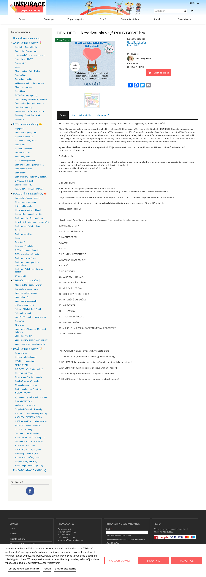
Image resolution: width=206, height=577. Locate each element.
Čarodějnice (20, 91)
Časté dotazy (184, 19)
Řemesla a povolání (23, 79)
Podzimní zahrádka (23, 234)
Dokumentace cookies (65, 568)
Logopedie (19, 128)
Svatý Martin (20, 276)
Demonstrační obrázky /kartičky (29, 441)
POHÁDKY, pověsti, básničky (28, 425)
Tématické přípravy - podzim (27, 198)
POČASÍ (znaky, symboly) (26, 95)
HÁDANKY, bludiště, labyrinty (28, 449)
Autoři (12, 528)
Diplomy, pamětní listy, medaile (28, 377)
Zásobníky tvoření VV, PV (26, 453)
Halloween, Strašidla (24, 246)
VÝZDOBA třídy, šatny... (25, 445)
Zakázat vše (153, 560)
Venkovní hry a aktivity (25, 405)
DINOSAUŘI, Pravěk (24, 181)
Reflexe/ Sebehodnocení (25, 357)
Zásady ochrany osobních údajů (24, 568)
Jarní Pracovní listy (23, 107)
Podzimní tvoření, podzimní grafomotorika (27, 263)
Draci (17, 230)
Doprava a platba (75, 19)
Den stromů (20, 242)
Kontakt (157, 19)
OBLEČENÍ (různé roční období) (29, 369)
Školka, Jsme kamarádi (25, 202)
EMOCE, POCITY (23, 393)
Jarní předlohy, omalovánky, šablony (31, 99)
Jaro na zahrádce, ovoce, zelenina (30, 55)
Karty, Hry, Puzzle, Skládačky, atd (30, 437)
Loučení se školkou (23, 185)
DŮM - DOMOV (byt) (24, 401)
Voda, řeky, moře (22, 157)
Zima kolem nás (22, 297)
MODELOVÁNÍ (21, 365)
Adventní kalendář (23, 313)
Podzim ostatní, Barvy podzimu (29, 218)
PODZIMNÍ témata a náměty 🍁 (30, 193)
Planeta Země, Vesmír (25, 373)
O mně (103, 19)
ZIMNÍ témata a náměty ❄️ (27, 280)
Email (108, 529)
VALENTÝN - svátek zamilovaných (30, 317)
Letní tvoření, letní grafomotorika (29, 165)
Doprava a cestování (24, 137)
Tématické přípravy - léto (26, 133)
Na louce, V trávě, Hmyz (26, 140)
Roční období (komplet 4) (26, 161)
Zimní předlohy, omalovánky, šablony (31, 340)
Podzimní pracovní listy (25, 258)
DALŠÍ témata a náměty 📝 (27, 348)
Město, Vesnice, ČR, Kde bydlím (29, 111)
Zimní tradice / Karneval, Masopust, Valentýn (30, 330)
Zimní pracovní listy (23, 336)
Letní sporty (20, 173)
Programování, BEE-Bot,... (27, 462)
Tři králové (19, 325)
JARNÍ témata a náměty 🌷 (27, 42)
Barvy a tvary (21, 353)
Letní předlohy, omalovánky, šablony (31, 177)
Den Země (19, 119)
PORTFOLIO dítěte (23, 206)
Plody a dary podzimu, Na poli (28, 210)
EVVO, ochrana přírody (25, 361)
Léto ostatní (133, 45)
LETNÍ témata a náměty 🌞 (27, 124)
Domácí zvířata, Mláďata (26, 47)
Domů (22, 19)
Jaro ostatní (20, 63)
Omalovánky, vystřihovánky (27, 381)
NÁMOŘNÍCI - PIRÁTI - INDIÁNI (29, 189)
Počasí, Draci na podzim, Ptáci (28, 214)
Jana (136, 58)
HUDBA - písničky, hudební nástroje (30, 421)
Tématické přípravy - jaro (26, 51)
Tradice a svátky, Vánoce (26, 293)
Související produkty (81, 115)
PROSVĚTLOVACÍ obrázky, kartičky (31, 413)
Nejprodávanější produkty (27, 38)
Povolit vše (186, 560)
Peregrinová (145, 58)
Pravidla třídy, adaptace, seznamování (32, 222)
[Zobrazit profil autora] (130, 61)
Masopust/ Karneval (24, 87)
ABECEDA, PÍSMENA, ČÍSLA (28, 417)
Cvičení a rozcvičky (23, 429)
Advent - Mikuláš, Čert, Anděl (28, 309)
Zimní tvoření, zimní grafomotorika (30, 344)
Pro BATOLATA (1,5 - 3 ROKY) (29, 470)
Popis (63, 115)
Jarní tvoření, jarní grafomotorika (29, 103)
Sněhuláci (19, 321)
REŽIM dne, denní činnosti (26, 250)
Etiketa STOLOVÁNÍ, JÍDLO (27, 457)
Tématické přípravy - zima (26, 289)
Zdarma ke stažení (130, 19)
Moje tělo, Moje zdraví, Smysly (28, 285)
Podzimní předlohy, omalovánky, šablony (29, 270)
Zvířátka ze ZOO (22, 153)
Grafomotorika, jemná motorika (28, 389)
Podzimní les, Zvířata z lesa (27, 226)
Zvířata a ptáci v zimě (24, 305)
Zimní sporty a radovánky (26, 301)
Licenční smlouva (17, 538)
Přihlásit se (194, 3)
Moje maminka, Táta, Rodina (27, 71)
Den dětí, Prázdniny (136, 41)
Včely (17, 67)
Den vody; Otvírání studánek (27, 115)
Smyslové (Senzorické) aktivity (28, 409)
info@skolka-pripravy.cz (73, 540)
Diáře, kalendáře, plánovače (27, 254)
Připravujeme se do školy (26, 385)
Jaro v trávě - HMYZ (24, 59)
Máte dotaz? (103, 115)
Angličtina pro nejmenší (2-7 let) (29, 465)
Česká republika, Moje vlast (27, 433)
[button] (92, 91)
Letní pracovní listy (23, 169)
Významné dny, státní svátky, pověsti (31, 397)
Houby (18, 238)
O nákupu (49, 19)
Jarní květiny (20, 75)
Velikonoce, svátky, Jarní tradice (29, 83)
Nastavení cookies (119, 560)
